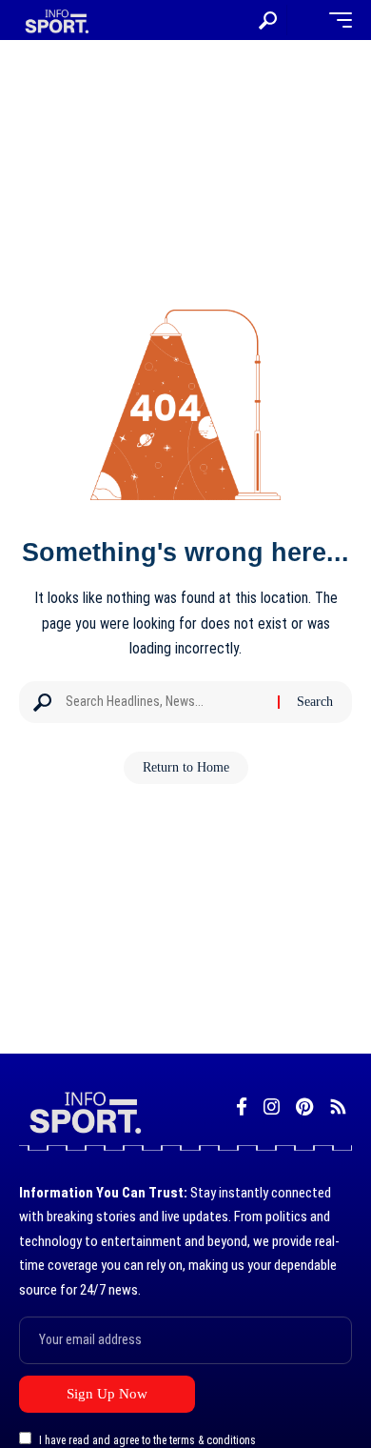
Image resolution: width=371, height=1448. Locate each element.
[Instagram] (271, 1107)
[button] (268, 20)
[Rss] (338, 1107)
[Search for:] (164, 702)
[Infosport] (55, 20)
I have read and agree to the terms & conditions (147, 1440)
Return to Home (186, 767)
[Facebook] (241, 1107)
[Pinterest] (304, 1107)
